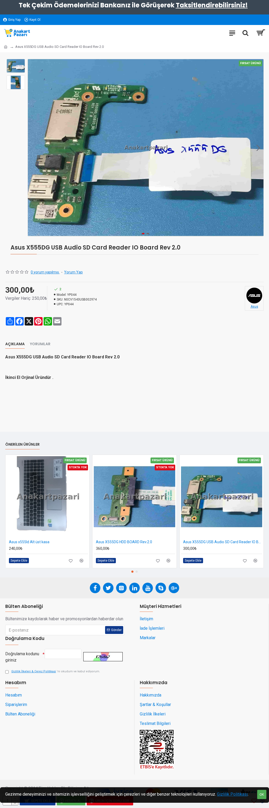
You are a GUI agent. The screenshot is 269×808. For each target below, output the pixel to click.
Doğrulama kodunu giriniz (22, 657)
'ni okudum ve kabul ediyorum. (55, 671)
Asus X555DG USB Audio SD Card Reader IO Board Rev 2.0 (222, 542)
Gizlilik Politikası (232, 794)
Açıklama (15, 344)
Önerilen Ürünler (22, 444)
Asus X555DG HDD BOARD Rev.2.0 (124, 542)
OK (262, 794)
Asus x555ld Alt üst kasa (29, 542)
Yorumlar (40, 344)
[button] (33, 148)
